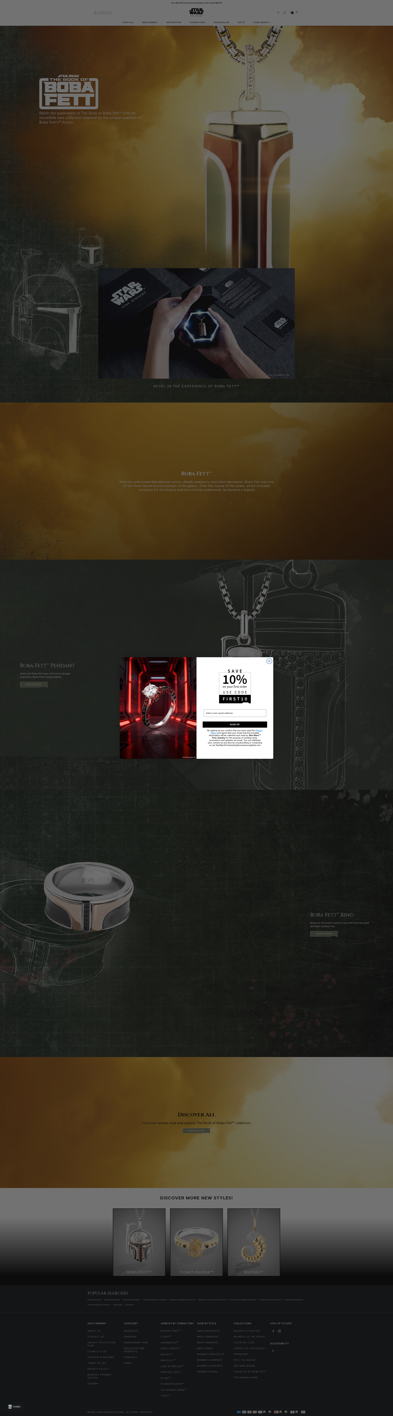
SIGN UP (235, 724)
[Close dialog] (269, 661)
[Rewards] (14, 1406)
